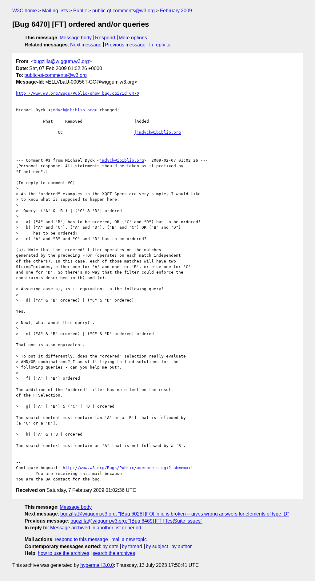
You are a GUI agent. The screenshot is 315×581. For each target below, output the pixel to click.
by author (181, 546)
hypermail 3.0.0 (97, 565)
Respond (105, 37)
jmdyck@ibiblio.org (72, 110)
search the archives (114, 553)
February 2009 (176, 10)
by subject (157, 546)
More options (133, 37)
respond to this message (81, 539)
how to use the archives (63, 553)
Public (80, 10)
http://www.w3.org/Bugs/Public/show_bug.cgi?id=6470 (77, 93)
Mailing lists (55, 10)
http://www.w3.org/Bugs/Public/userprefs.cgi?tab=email (128, 467)
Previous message (125, 44)
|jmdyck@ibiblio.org (157, 132)
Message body (76, 37)
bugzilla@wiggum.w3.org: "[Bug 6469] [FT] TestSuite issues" (136, 521)
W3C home (24, 10)
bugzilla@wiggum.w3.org (61, 61)
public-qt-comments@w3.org (123, 10)
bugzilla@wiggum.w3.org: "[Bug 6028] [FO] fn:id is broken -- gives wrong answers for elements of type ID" (174, 513)
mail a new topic (129, 539)
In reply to (159, 44)
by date (110, 546)
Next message (86, 44)
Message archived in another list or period (95, 527)
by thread (132, 546)
